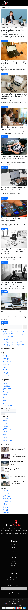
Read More (4, 41)
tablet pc (5, 400)
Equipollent (5, 394)
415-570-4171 (14, 577)
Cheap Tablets (6, 386)
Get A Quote (14, 545)
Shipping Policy (14, 568)
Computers (5, 390)
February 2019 (6, 377)
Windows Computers (8, 405)
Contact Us (14, 561)
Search (2, 324)
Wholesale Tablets (7, 403)
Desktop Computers (7, 393)
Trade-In (14, 547)
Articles (5, 383)
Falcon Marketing (16, 605)
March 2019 (6, 375)
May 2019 (5, 372)
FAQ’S (14, 552)
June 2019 (5, 370)
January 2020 (6, 360)
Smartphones (6, 399)
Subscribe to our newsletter (7, 408)
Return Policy (14, 565)
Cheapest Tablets (7, 388)
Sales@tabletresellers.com (15, 579)
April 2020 (5, 355)
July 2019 (5, 369)
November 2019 (7, 363)
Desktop (5, 391)
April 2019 (5, 374)
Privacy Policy (14, 563)
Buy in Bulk (14, 549)
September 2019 (7, 366)
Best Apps (5, 385)
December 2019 (7, 361)
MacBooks (5, 396)
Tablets (4, 402)
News (4, 397)
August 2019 (6, 367)
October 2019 (6, 364)
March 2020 (6, 356)
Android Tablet (6, 382)
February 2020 (6, 358)
